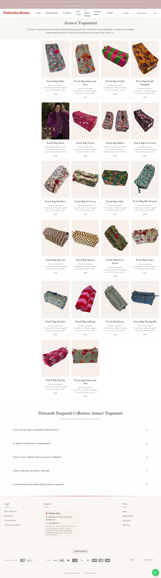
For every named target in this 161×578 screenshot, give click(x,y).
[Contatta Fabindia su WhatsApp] (155, 572)
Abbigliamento (128, 516)
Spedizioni (8, 516)
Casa (124, 512)
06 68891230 (54, 523)
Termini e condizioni (12, 525)
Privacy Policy (10, 521)
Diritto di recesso (80, 551)
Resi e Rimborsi (10, 512)
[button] (80, 429)
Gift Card (126, 525)
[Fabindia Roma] (16, 12)
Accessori (127, 521)
